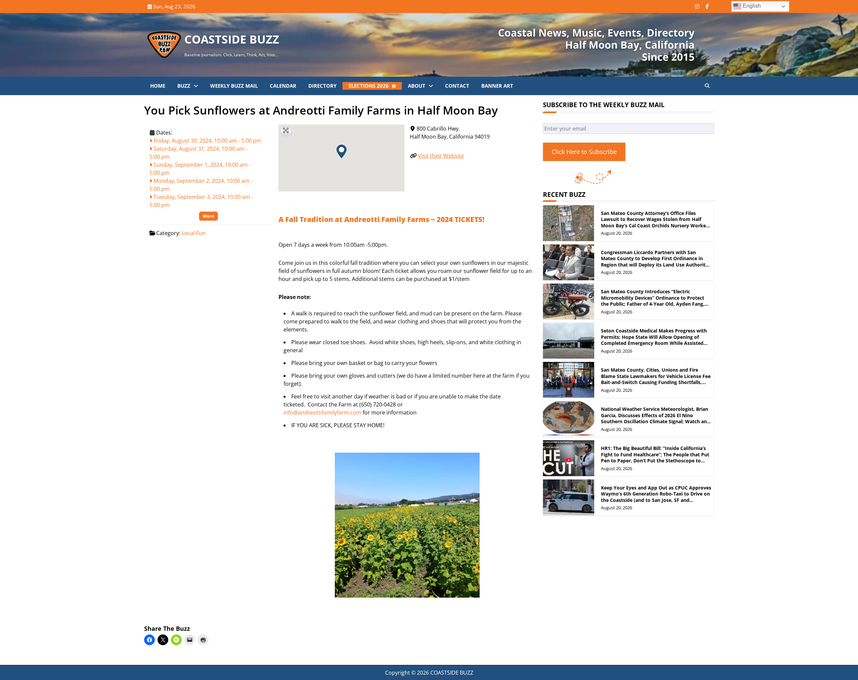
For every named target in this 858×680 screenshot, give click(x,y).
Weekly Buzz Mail (234, 85)
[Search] (707, 86)
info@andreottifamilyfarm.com (322, 412)
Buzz (183, 85)
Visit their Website (441, 155)
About (416, 85)
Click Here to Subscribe (584, 152)
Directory (322, 85)
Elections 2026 (369, 85)
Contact (457, 85)
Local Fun (193, 233)
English (751, 6)
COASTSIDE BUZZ (231, 39)
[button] (341, 151)
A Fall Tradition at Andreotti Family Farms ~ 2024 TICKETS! (381, 219)
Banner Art (497, 85)
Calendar (283, 85)
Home (157, 85)
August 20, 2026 (616, 233)
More (208, 216)
